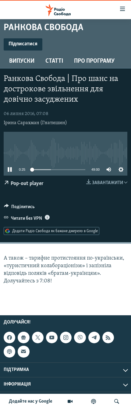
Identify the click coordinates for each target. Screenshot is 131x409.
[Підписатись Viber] (80, 337)
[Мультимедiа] (70, 401)
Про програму (94, 61)
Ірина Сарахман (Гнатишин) (35, 123)
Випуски (21, 61)
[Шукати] (117, 401)
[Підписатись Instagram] (66, 337)
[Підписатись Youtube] (52, 337)
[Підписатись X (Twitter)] (38, 337)
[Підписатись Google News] (23, 337)
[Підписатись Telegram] (94, 337)
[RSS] (108, 337)
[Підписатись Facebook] (9, 337)
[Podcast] (9, 351)
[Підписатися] (23, 351)
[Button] (19, 208)
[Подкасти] (93, 401)
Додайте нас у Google (30, 401)
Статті (54, 61)
